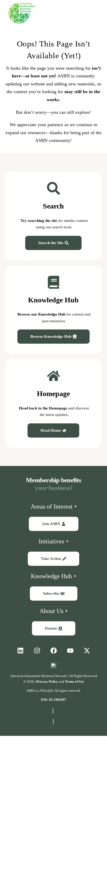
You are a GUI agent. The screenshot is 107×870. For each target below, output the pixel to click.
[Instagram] (36, 650)
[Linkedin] (20, 650)
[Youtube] (70, 650)
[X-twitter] (86, 650)
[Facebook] (53, 650)
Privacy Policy (47, 681)
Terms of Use (74, 681)
